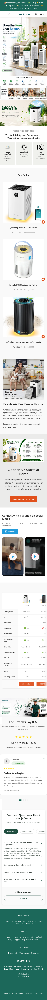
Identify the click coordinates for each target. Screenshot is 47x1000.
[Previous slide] (3, 47)
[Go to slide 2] (24, 73)
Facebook (13, 953)
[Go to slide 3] (22, 800)
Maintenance (27, 831)
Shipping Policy (19, 940)
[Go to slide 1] (22, 73)
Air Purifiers (16, 921)
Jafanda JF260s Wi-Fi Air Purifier (23, 227)
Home (8, 921)
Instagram (25, 953)
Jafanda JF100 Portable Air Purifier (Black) (23, 342)
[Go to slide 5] (27, 800)
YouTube (36, 953)
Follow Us (11, 531)
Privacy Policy (29, 937)
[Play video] (13, 557)
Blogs (40, 921)
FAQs (8, 937)
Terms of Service (33, 940)
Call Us (24, 898)
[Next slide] (44, 47)
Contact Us (29, 924)
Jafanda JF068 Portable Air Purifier (23, 285)
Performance (11, 831)
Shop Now (26, 684)
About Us (19, 924)
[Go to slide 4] (25, 800)
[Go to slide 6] (29, 800)
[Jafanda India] (23, 14)
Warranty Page (17, 937)
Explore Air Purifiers (23, 499)
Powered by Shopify (35, 993)
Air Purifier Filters (29, 921)
